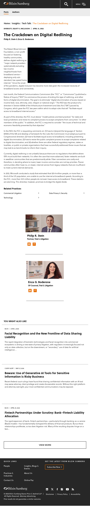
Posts (6, 12)
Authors (15, 12)
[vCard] (34, 244)
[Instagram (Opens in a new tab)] (62, 489)
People (7, 466)
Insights (16, 23)
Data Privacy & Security (58, 193)
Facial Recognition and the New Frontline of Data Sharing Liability (43, 335)
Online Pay (29, 480)
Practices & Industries (8, 474)
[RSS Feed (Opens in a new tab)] (73, 489)
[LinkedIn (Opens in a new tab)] (47, 489)
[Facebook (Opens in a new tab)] (57, 489)
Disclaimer (50, 494)
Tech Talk (26, 23)
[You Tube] (67, 489)
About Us (28, 473)
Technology (8, 197)
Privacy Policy (62, 494)
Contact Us (8, 480)
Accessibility (75, 494)
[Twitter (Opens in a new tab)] (52, 489)
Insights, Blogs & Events (31, 467)
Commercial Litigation (13, 193)
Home (7, 23)
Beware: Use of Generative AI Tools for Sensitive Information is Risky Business (37, 375)
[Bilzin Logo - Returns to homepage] (16, 4)
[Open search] (66, 4)
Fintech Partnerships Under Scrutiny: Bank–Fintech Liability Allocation (44, 414)
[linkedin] (29, 244)
